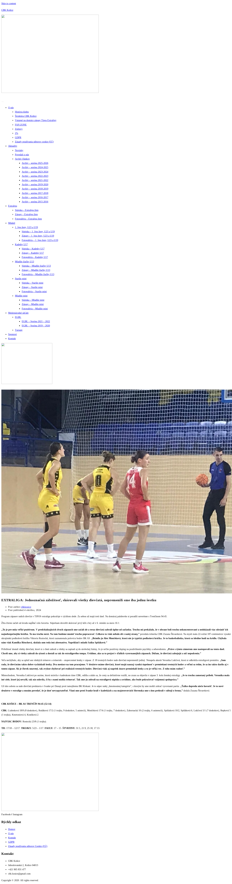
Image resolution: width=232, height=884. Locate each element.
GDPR (18, 137)
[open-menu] (2, 101)
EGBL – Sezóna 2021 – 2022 (36, 321)
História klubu (22, 112)
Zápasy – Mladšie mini (33, 304)
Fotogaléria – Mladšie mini (35, 308)
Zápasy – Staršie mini (32, 287)
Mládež (11, 223)
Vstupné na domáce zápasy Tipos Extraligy (35, 120)
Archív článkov (22, 159)
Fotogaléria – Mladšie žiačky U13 (38, 274)
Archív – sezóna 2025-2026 (35, 163)
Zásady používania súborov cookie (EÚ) (34, 141)
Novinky (19, 150)
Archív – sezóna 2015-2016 (35, 201)
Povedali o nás (22, 154)
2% (16, 133)
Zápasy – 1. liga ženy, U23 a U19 (38, 236)
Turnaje (18, 330)
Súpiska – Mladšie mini (33, 300)
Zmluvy (19, 129)
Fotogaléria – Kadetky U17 (35, 257)
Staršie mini (20, 278)
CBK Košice (7, 10)
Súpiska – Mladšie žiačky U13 (36, 266)
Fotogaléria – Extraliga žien (28, 219)
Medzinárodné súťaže (18, 313)
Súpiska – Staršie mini (32, 283)
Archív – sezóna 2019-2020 (35, 184)
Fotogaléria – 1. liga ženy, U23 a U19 (40, 240)
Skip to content (8, 3)
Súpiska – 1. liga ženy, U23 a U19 (38, 231)
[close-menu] (2, 388)
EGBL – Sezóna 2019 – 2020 (36, 325)
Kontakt (12, 338)
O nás (11, 107)
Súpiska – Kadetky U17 (33, 248)
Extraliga (12, 206)
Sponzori (12, 334)
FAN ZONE (21, 124)
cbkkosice (26, 607)
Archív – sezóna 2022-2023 (35, 176)
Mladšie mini (21, 295)
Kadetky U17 (21, 244)
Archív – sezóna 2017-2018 (35, 193)
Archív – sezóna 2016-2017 (35, 197)
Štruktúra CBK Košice (26, 116)
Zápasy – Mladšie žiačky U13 (36, 270)
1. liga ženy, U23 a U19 (26, 227)
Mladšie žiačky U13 (24, 261)
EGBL (18, 317)
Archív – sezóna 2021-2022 (35, 180)
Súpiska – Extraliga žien (26, 210)
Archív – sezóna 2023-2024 (35, 172)
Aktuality (12, 146)
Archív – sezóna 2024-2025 (35, 167)
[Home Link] (26, 383)
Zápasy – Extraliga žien (26, 214)
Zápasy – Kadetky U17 (33, 253)
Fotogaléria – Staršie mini (34, 291)
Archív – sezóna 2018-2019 (35, 188)
